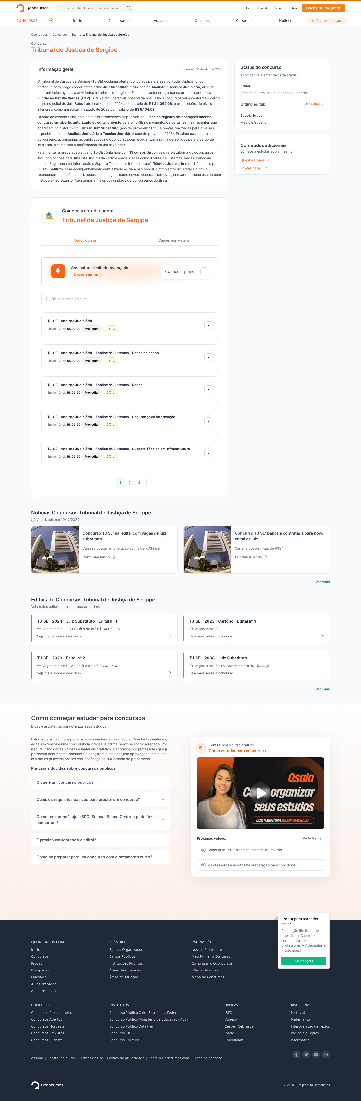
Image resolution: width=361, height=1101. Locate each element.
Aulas (158, 20)
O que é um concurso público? (65, 782)
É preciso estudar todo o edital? (66, 839)
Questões (202, 20)
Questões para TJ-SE (257, 160)
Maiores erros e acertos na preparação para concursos (251, 865)
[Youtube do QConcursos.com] (316, 1054)
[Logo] (32, 8)
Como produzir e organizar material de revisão (245, 850)
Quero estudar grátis (323, 8)
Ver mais (322, 582)
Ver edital (312, 104)
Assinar (279, 8)
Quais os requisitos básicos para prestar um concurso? (88, 799)
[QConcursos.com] (47, 1085)
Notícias (285, 20)
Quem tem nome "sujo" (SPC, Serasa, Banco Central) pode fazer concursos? (96, 819)
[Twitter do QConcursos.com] (306, 1054)
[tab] (85, 240)
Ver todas (309, 838)
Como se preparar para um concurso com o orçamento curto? (94, 857)
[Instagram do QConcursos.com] (326, 1054)
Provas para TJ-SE (255, 168)
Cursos (242, 20)
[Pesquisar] (128, 8)
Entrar (293, 8)
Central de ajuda (257, 8)
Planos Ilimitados (327, 20)
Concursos (116, 20)
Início (77, 20)
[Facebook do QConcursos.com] (296, 1054)
